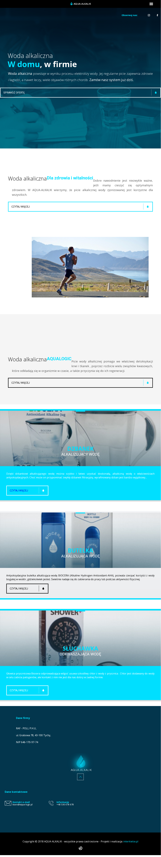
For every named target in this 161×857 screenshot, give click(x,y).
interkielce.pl (130, 841)
